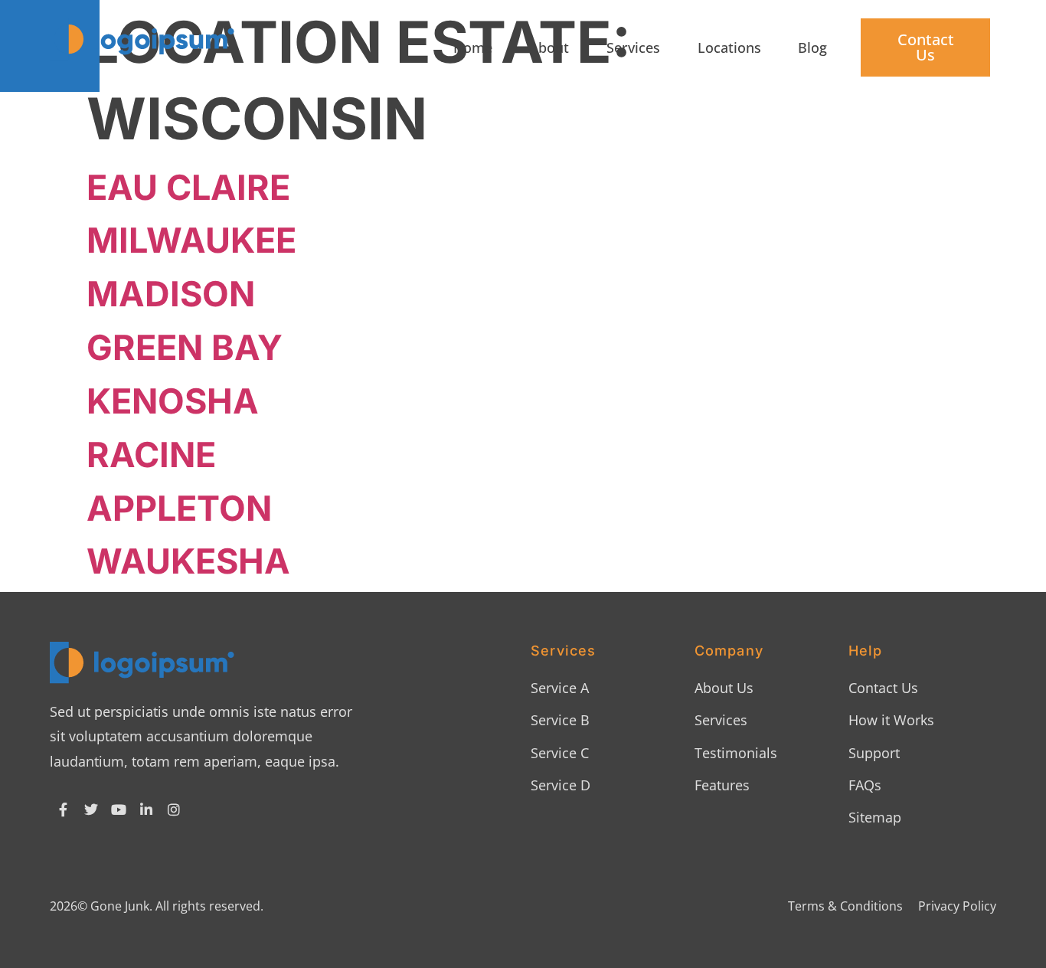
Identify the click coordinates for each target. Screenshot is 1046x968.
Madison (171, 294)
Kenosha (173, 401)
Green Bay (185, 347)
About (549, 47)
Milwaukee (191, 240)
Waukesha (188, 561)
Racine (151, 454)
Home (472, 47)
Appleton (179, 508)
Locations (729, 47)
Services (633, 47)
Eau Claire (188, 187)
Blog (812, 47)
